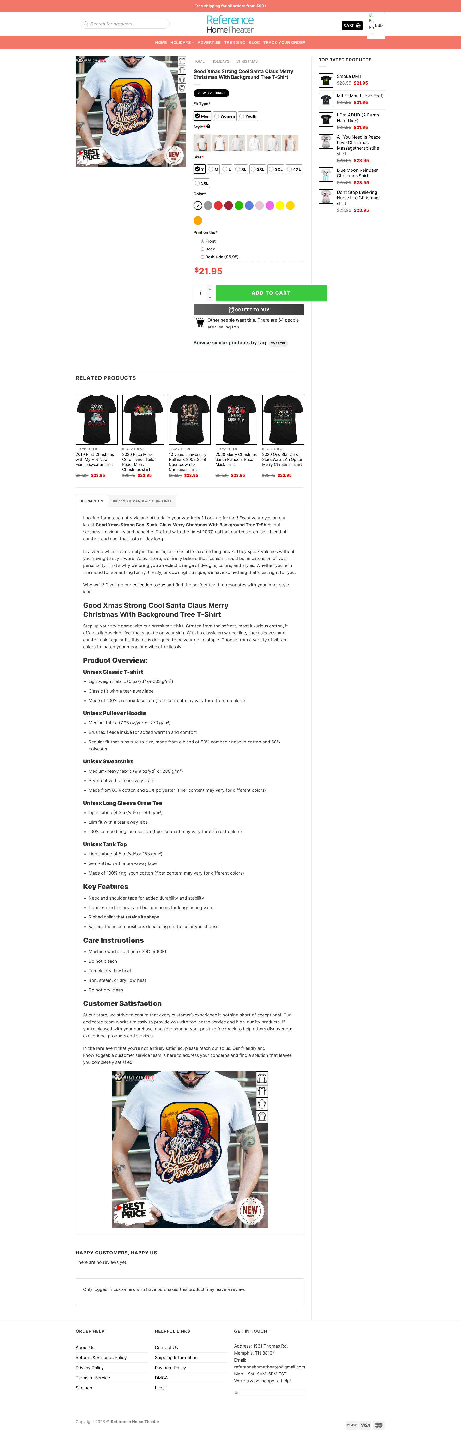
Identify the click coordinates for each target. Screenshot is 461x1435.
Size (199, 157)
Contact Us (166, 1347)
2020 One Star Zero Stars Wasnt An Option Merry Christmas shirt (282, 459)
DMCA (161, 1377)
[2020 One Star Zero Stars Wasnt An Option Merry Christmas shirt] (283, 419)
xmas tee (278, 343)
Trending (234, 42)
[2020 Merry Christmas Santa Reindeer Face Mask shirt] (236, 419)
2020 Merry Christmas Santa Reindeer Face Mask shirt (236, 459)
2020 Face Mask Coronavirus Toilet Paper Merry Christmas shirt (139, 462)
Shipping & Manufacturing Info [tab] (142, 501)
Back (210, 249)
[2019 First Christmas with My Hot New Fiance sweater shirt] (96, 419)
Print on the (206, 232)
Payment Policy (170, 1367)
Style (201, 126)
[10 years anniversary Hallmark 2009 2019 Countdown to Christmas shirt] (189, 419)
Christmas (247, 61)
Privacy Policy (90, 1367)
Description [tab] (91, 501)
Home (161, 42)
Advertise (209, 42)
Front (211, 241)
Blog (254, 42)
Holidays (180, 42)
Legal (160, 1387)
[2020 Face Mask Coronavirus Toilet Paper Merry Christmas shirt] (143, 419)
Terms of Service (93, 1377)
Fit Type (202, 103)
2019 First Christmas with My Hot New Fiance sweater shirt (95, 459)
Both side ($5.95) (222, 257)
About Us (85, 1347)
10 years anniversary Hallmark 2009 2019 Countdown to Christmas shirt (187, 462)
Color (200, 193)
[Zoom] (82, 160)
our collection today (145, 584)
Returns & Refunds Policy (101, 1357)
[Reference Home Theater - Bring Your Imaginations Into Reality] (230, 23)
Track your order (284, 42)
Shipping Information (176, 1357)
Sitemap (84, 1387)
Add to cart (271, 293)
